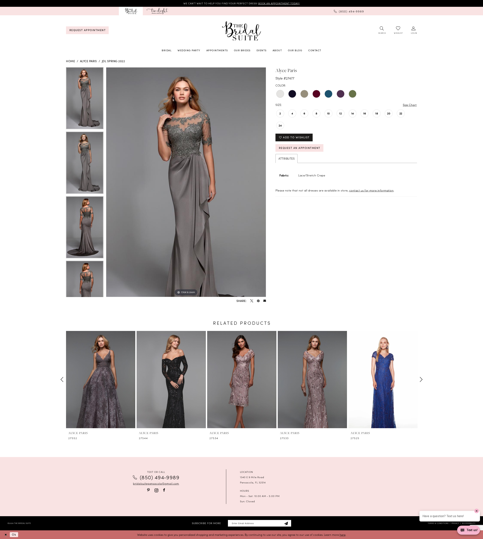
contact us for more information (371, 190)
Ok (14, 534)
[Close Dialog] (5, 534)
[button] (414, 30)
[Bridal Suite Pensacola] (131, 11)
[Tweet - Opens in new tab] (251, 300)
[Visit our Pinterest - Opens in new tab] (148, 490)
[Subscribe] (286, 523)
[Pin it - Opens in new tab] (258, 300)
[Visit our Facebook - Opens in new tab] (164, 490)
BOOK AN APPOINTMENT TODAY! (279, 3)
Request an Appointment (299, 148)
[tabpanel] (84, 99)
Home (70, 61)
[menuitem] (131, 11)
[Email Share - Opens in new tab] (264, 300)
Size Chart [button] (410, 105)
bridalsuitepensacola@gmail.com (156, 483)
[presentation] (100, 379)
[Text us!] (468, 531)
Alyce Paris (88, 61)
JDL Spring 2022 (113, 61)
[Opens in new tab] (157, 11)
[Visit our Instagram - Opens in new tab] (156, 490)
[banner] (241, 31)
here (342, 535)
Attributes (286, 158)
